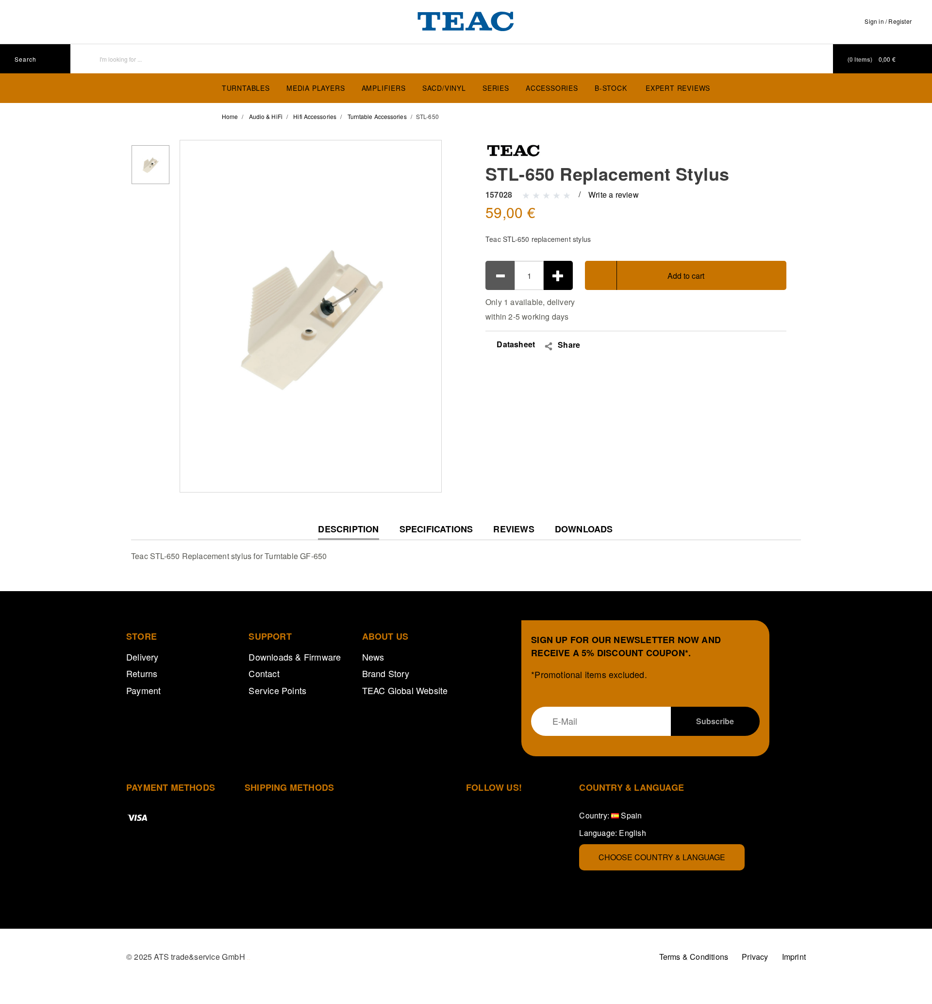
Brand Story (385, 673)
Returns (141, 673)
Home (230, 116)
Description (348, 531)
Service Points (277, 690)
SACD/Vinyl (444, 88)
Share (569, 345)
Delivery (142, 656)
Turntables (246, 88)
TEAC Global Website (405, 690)
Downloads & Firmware (295, 656)
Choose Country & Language (662, 857)
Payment (143, 690)
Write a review (613, 194)
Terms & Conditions (694, 956)
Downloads (584, 529)
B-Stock (611, 88)
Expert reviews (678, 88)
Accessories (552, 88)
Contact (264, 673)
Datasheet (515, 344)
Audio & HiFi (266, 116)
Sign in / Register (888, 21)
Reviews (513, 529)
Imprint (794, 956)
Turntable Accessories (377, 116)
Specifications (436, 529)
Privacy (755, 956)
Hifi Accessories (314, 116)
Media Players (315, 88)
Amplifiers (384, 88)
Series (496, 88)
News (373, 656)
